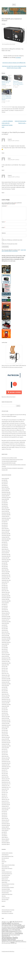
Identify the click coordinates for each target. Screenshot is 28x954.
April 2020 (4, 609)
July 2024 (3, 521)
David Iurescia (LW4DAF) (7, 924)
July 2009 (3, 832)
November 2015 (5, 701)
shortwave (19, 933)
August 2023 (4, 540)
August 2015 (4, 706)
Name (3, 222)
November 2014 (5, 721)
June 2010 (4, 813)
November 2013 (5, 742)
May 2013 (4, 752)
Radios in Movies (6, 932)
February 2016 (5, 695)
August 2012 (4, 768)
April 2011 (4, 796)
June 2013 (4, 751)
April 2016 (4, 692)
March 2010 (4, 818)
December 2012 (5, 761)
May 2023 (4, 545)
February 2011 (5, 799)
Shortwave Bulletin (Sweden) (8, 887)
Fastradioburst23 (19, 925)
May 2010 (4, 815)
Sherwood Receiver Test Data (8, 884)
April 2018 (4, 651)
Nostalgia (10, 929)
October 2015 (4, 702)
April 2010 (4, 816)
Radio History (18, 930)
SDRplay (13, 933)
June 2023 (4, 544)
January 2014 (4, 739)
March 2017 (4, 673)
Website (4, 233)
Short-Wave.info (5, 885)
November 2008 (5, 844)
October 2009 (4, 827)
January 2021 (4, 594)
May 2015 (4, 711)
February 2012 (5, 778)
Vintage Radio (12, 941)
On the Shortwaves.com (7, 873)
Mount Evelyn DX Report (7, 868)
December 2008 (5, 842)
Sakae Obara (4, 882)
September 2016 (5, 683)
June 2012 (4, 771)
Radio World (19, 931)
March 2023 (4, 549)
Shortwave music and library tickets (9, 457)
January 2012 (4, 780)
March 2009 (4, 837)
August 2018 (4, 644)
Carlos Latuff (6, 923)
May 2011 (4, 794)
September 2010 (5, 808)
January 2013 (4, 759)
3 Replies (3, 24)
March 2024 (4, 528)
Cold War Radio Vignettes (7, 852)
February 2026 (5, 488)
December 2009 (5, 823)
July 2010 (3, 811)
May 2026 (4, 483)
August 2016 (4, 685)
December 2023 (5, 533)
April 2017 (4, 671)
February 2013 (5, 758)
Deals (13, 106)
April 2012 (4, 775)
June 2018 (4, 647)
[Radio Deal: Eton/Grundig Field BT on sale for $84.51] (18, 78)
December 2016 (5, 678)
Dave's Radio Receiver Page (7, 856)
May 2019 (4, 628)
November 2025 (5, 494)
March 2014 (4, 735)
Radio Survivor (5, 878)
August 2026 (4, 478)
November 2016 (5, 680)
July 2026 (3, 480)
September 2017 (5, 663)
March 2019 (4, 632)
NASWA (3, 870)
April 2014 (4, 733)
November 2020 (5, 597)
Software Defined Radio (9, 940)
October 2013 (4, 744)
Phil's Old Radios (5, 877)
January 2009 (4, 840)
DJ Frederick (5, 925)
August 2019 (4, 623)
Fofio (3, 863)
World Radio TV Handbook (7, 913)
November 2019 (5, 618)
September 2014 (5, 725)
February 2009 (5, 839)
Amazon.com (9, 108)
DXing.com (4, 861)
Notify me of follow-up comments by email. (12, 240)
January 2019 (4, 635)
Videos (7, 941)
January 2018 (4, 656)
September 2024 (5, 518)
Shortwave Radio (21, 106)
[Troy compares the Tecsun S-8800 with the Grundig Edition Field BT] (7, 92)
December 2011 (5, 782)
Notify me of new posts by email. (9, 244)
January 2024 (4, 532)
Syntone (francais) (5, 897)
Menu (14, 4)
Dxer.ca (3, 859)
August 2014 (4, 727)
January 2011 (4, 801)
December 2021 (5, 575)
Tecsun (4, 941)
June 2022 (4, 564)
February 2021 (5, 592)
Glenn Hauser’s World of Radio (8, 865)
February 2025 (5, 509)
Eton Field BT (15, 108)
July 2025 (3, 501)
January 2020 (4, 614)
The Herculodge (5, 899)
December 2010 (5, 802)
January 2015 (4, 718)
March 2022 (4, 570)
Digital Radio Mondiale (16, 924)
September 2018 (5, 642)
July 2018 (3, 645)
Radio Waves (13, 932)
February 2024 (5, 530)
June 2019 (4, 626)
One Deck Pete (16, 929)
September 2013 (5, 746)
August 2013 (4, 747)
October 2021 (4, 578)
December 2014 (5, 720)
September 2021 (5, 580)
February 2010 (5, 820)
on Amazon (18, 57)
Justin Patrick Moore (17, 928)
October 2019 (4, 620)
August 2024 (4, 519)
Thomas (3, 112)
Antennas (8, 921)
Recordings (5, 933)
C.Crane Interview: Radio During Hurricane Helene (12, 459)
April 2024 (4, 526)
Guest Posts (14, 927)
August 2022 (4, 561)
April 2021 (4, 589)
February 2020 (5, 613)
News (16, 106)
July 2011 (3, 790)
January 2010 (4, 821)
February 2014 (5, 737)
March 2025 (4, 507)
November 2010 (5, 804)
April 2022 (4, 568)
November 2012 (5, 763)
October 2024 (4, 516)
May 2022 (4, 566)
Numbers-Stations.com (7, 871)
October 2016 (4, 682)
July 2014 (3, 728)
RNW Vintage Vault (6, 880)
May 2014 (4, 732)
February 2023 (5, 551)
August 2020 (4, 602)
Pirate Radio (5, 930)
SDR (10, 933)
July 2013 (3, 749)
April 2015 (4, 713)
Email (3, 227)
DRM (10, 925)
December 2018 (5, 637)
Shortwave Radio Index (7, 890)
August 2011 (4, 789)
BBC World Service (17, 921)
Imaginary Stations (7, 928)
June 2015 (4, 709)
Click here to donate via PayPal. (15, 367)
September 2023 (5, 538)
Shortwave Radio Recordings (9, 939)
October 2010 (4, 806)
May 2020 (4, 607)
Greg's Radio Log (5, 866)
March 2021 (4, 590)
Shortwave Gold (15, 935)
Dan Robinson (15, 923)
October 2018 (4, 640)
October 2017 (4, 661)
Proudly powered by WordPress (8, 951)
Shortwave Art (6, 935)
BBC (11, 921)
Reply (3, 152)
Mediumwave (5, 929)
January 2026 (4, 490)
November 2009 (5, 825)
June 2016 (4, 689)
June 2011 (4, 792)
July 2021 (3, 583)
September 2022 (5, 559)
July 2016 (3, 687)
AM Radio (4, 921)
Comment (4, 206)
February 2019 (5, 633)
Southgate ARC (19, 940)
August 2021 (4, 582)
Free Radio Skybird (6, 927)
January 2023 (4, 552)
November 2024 (5, 514)
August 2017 (4, 664)
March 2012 (4, 777)
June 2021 (4, 585)
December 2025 (5, 492)
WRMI (12, 943)
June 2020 (4, 606)
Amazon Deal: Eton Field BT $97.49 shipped (6, 83)
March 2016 (4, 694)
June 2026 (4, 482)
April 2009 (4, 835)
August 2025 (4, 499)
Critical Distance (5, 854)
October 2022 (4, 557)
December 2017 (5, 658)
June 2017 (4, 668)
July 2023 (3, 542)
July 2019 (3, 625)
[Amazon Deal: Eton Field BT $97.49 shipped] (7, 78)
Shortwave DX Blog (6, 889)
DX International (5, 858)
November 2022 (5, 556)
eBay (12, 925)
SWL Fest (4, 896)
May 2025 (4, 504)
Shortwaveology (5, 892)
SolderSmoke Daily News (7, 894)
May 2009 (4, 834)
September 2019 (5, 621)
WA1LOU (4, 901)
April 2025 (4, 506)
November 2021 (5, 576)
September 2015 (5, 704)
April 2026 (4, 485)
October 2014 (4, 723)
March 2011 (4, 797)
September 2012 (5, 766)
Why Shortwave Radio (6, 943)
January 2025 (4, 511)
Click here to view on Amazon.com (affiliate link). (14, 62)
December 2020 (5, 595)
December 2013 (5, 740)
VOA (16, 941)
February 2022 (5, 571)
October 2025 (4, 495)
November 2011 (5, 783)
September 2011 (5, 787)
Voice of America (22, 941)
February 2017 (5, 675)
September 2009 (5, 828)
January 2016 (4, 697)
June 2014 (4, 730)
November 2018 (5, 639)
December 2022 (5, 554)
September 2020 (5, 601)
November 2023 (5, 535)
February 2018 (5, 654)
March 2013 (4, 756)
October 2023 (4, 537)
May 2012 (4, 773)
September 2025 (5, 497)
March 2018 (4, 652)
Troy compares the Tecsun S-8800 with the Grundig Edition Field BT (6, 97)
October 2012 (4, 765)
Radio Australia (12, 930)
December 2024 (5, 513)
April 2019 (4, 630)
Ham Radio (21, 927)
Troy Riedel (11, 110)
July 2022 (3, 563)
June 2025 (4, 502)
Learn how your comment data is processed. (14, 250)
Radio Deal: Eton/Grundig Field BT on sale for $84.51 (18, 83)
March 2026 (4, 487)
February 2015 (5, 716)
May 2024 (4, 525)
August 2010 (4, 809)
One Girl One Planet (6, 875)
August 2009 (4, 830)
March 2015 (4, 714)
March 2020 (4, 611)
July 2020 (3, 604)
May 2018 (4, 649)
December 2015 (5, 699)
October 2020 (4, 599)
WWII (16, 943)
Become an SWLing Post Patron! (8, 396)
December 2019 (5, 616)
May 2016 (4, 690)
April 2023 (4, 547)
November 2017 (5, 659)
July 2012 (3, 770)
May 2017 (4, 670)
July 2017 (3, 666)
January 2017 (4, 677)
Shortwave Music (6, 936)
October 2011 (4, 785)
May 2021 (4, 587)
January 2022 (4, 573)
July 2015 (3, 708)
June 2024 (4, 523)
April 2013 (4, 754)
